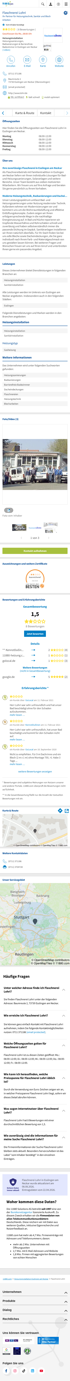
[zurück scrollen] (3, 112)
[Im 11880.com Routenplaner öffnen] (60, 810)
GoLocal (29, 700)
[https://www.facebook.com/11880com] (6, 1370)
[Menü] (66, 3)
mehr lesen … (17, 714)
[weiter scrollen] (67, 112)
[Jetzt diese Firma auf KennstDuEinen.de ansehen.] (33, 649)
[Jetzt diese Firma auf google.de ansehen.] (33, 676)
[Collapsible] (63, 990)
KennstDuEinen (32, 724)
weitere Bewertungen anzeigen (35, 771)
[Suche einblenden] (42, 3)
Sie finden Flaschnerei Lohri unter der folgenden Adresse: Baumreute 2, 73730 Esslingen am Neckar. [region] (31, 1001)
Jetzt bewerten (35, 633)
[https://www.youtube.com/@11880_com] (41, 1370)
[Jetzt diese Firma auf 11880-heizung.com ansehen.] (33, 655)
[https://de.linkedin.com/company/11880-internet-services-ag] (32, 1370)
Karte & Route (24, 113)
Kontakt (45, 113)
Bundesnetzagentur (21, 1212)
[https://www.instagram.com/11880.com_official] (15, 1370)
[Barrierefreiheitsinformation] (58, 3)
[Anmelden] (50, 4)
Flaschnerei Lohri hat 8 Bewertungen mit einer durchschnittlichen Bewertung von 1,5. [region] (29, 1122)
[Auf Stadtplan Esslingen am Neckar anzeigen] (67, 810)
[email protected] (36, 1032)
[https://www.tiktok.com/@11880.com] (23, 1370)
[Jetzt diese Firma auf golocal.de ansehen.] (33, 660)
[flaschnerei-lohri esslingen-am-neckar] (19, 527)
